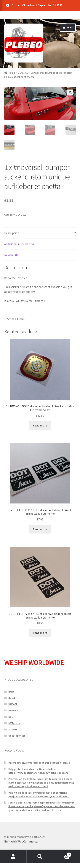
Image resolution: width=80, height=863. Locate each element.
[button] (70, 92)
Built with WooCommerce (20, 841)
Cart (61, 853)
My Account (13, 856)
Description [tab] (11, 233)
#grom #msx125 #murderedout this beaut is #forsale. (39, 762)
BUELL (11, 697)
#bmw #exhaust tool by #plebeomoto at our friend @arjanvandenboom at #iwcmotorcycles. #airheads (38, 794)
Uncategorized (16, 735)
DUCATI (12, 704)
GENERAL (23, 72)
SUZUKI (12, 729)
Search (40, 856)
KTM (10, 716)
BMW (11, 691)
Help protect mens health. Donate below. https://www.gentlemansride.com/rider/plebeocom (38, 770)
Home (12, 72)
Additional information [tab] (19, 244)
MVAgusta (14, 723)
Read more (40, 425)
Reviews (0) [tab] (11, 255)
